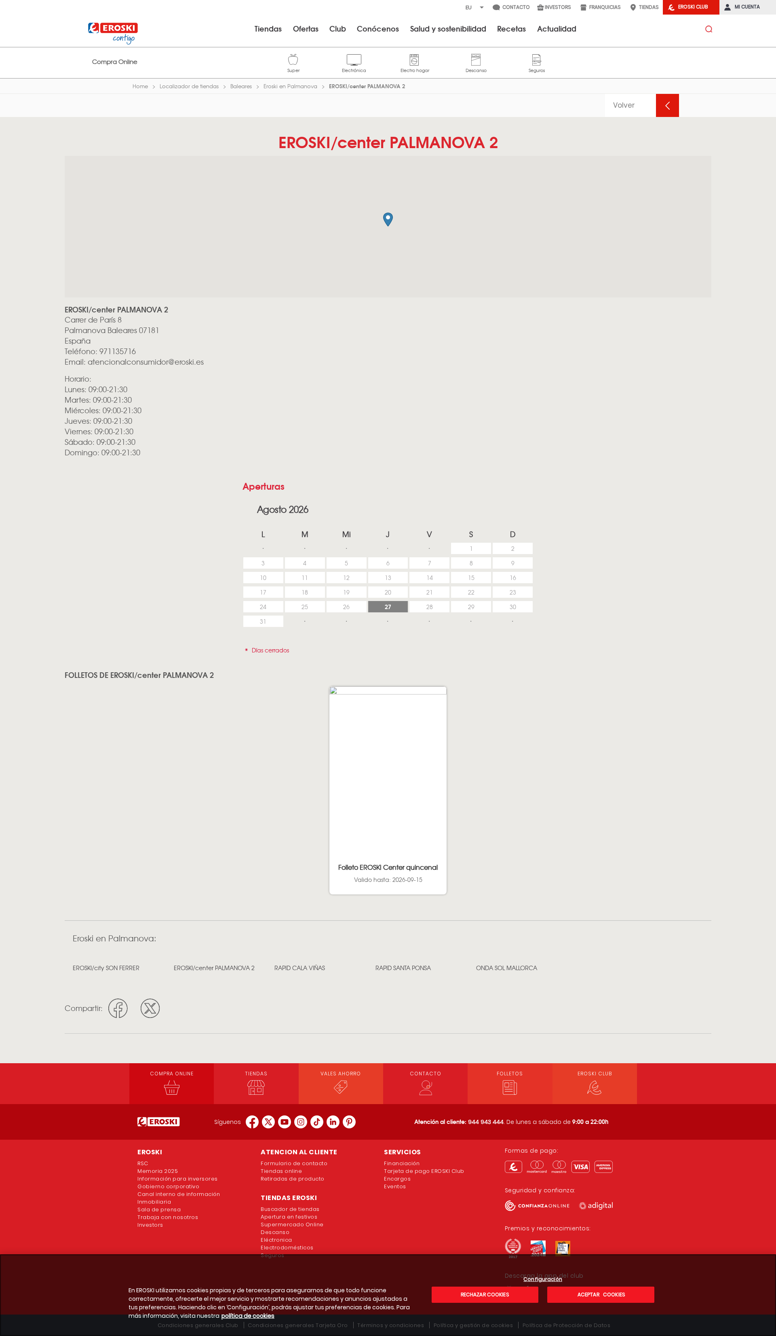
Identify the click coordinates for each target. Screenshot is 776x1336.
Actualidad (556, 28)
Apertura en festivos (289, 1217)
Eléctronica (276, 1240)
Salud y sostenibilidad (448, 28)
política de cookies (247, 1316)
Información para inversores (177, 1179)
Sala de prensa (159, 1209)
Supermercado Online (292, 1224)
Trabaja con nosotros (167, 1217)
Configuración (542, 1280)
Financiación (402, 1163)
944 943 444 (486, 1122)
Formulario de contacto (294, 1163)
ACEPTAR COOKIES (600, 1294)
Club (337, 28)
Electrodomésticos (287, 1247)
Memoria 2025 (157, 1171)
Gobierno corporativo (168, 1186)
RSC (142, 1163)
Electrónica (354, 58)
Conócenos (378, 28)
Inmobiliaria (154, 1202)
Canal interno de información (178, 1194)
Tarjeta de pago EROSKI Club (424, 1171)
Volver (624, 105)
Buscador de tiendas (290, 1209)
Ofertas (305, 28)
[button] (388, 219)
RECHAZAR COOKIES (485, 1294)
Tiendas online (281, 1171)
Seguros (536, 58)
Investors (150, 1225)
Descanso (476, 58)
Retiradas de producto (293, 1179)
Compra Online (114, 62)
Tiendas (268, 28)
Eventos (395, 1186)
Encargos (397, 1179)
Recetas (511, 28)
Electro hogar (415, 58)
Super (293, 58)
